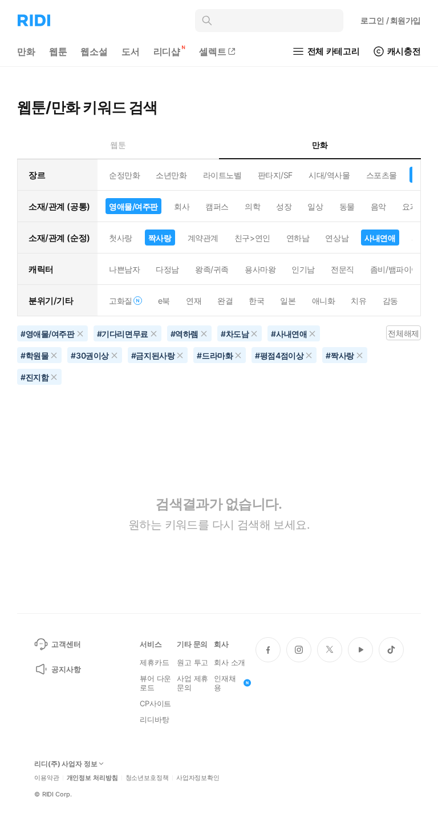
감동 (390, 300)
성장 (283, 206)
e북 (164, 300)
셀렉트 (212, 51)
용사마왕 (260, 269)
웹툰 (58, 51)
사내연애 (379, 238)
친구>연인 (252, 238)
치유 (358, 300)
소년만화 (171, 175)
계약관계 (203, 238)
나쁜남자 (124, 269)
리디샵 (167, 51)
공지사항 (65, 669)
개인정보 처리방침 (92, 778)
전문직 (342, 269)
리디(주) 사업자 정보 (66, 764)
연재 (193, 300)
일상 (315, 206)
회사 (181, 206)
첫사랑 (120, 238)
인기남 (303, 269)
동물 (347, 206)
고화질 (120, 300)
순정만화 (124, 175)
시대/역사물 (329, 175)
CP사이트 (155, 703)
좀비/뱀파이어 (394, 269)
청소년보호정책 (147, 778)
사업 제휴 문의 (192, 683)
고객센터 (65, 644)
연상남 (336, 238)
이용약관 (46, 778)
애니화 (323, 300)
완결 (225, 300)
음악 (378, 206)
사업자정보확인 (198, 778)
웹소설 (94, 51)
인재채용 (225, 683)
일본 (287, 300)
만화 (26, 51)
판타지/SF (275, 175)
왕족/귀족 (212, 269)
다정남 (167, 269)
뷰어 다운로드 (155, 683)
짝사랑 (160, 238)
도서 (130, 51)
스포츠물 (381, 175)
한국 (256, 300)
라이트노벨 (222, 175)
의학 (252, 206)
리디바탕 (154, 719)
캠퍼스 (217, 206)
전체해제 (403, 333)
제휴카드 (154, 662)
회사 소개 (229, 662)
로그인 (390, 20)
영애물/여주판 (133, 206)
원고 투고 (192, 662)
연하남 (298, 238)
